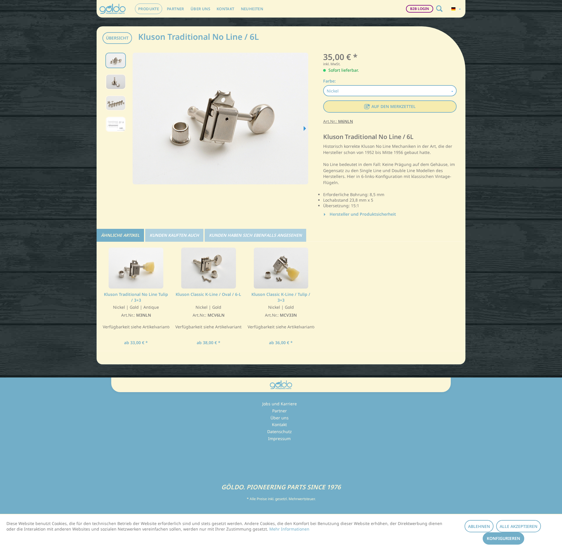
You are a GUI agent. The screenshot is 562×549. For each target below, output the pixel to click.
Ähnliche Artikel (120, 235)
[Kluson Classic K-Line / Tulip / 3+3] (281, 268)
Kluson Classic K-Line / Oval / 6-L (208, 294)
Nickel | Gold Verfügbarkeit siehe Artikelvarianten (208, 317)
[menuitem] (148, 9)
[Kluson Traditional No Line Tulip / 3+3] (136, 268)
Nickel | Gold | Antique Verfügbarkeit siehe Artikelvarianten (136, 317)
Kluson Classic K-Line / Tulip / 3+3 (280, 297)
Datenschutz (279, 431)
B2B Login (419, 8)
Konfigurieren (503, 538)
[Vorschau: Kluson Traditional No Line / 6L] (115, 60)
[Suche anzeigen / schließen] (439, 9)
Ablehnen (479, 526)
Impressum (279, 438)
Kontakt (279, 424)
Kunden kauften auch (174, 235)
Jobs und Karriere (279, 403)
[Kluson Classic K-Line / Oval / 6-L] (208, 268)
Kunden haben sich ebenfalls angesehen (255, 235)
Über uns (279, 418)
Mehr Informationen (289, 529)
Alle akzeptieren (518, 526)
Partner (279, 411)
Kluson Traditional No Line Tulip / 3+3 (136, 297)
